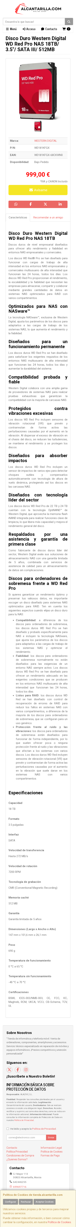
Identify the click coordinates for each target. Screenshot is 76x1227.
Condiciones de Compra (20, 1155)
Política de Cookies (59, 1222)
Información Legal (51, 1147)
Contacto (50, 28)
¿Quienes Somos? (16, 1159)
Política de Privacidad (24, 1120)
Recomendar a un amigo (48, 217)
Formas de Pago (50, 1155)
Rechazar (26, 1201)
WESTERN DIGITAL (45, 140)
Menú (13, 28)
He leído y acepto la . (33, 1128)
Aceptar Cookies (44, 1201)
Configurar (10, 1201)
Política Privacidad (17, 1151)
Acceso (30, 28)
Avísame (40, 190)
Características (18, 217)
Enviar (51, 1137)
